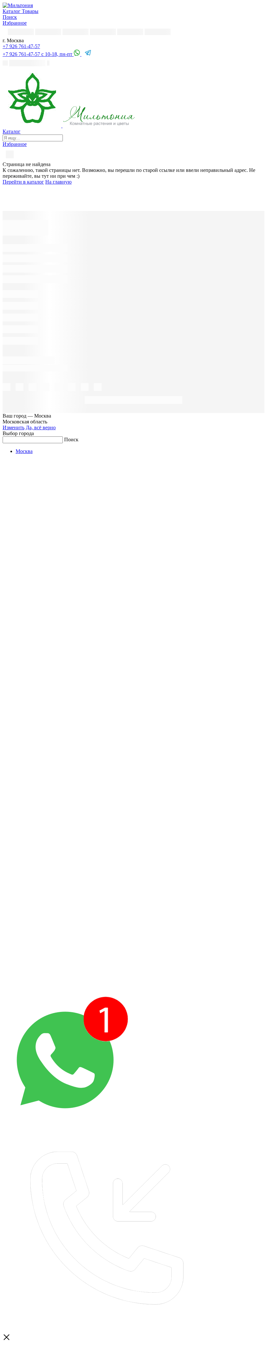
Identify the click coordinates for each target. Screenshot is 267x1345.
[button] (21, 46)
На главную (58, 182)
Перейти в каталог (23, 182)
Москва (24, 451)
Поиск (71, 439)
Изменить (13, 427)
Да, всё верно (41, 427)
